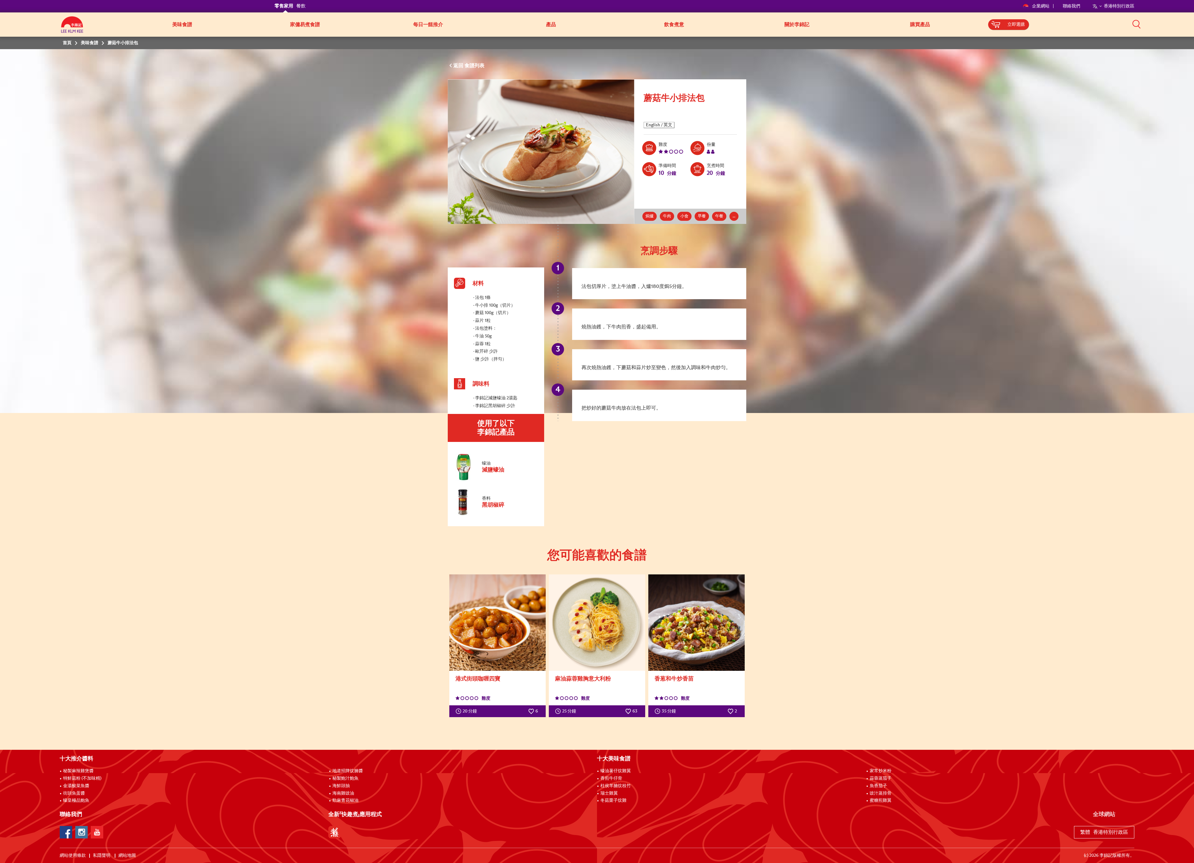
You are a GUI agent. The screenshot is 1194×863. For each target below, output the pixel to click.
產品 (551, 24)
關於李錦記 (796, 24)
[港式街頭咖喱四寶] (497, 622)
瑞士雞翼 (609, 793)
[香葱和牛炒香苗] (696, 622)
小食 (684, 216)
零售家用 (284, 6)
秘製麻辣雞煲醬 (78, 771)
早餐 (702, 216)
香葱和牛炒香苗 (674, 679)
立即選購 (1016, 24)
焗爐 (650, 216)
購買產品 (920, 24)
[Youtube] (97, 832)
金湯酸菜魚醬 (76, 786)
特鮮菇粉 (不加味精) (82, 778)
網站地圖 (127, 855)
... (734, 216)
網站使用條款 (73, 855)
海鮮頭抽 (341, 786)
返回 (459, 65)
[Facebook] (66, 832)
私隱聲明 (102, 855)
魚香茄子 (878, 786)
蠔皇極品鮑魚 (76, 800)
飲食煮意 (674, 24)
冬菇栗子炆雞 (613, 800)
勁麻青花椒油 (345, 800)
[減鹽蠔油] (496, 479)
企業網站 (1041, 6)
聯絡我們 (1071, 6)
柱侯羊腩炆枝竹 (615, 786)
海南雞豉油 (343, 793)
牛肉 (667, 216)
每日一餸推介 (428, 24)
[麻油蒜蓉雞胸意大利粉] (597, 622)
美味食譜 (182, 24)
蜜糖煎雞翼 (880, 800)
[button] (1136, 24)
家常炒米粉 (880, 771)
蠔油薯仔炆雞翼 (615, 771)
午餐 (719, 216)
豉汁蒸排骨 (880, 793)
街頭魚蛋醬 (74, 793)
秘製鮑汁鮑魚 (345, 778)
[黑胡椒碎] (496, 515)
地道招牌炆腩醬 (347, 771)
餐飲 (301, 6)
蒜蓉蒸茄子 (880, 778)
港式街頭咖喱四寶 (478, 679)
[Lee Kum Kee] (72, 28)
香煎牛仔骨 (611, 778)
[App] (334, 832)
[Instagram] (81, 832)
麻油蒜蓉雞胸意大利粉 (583, 679)
